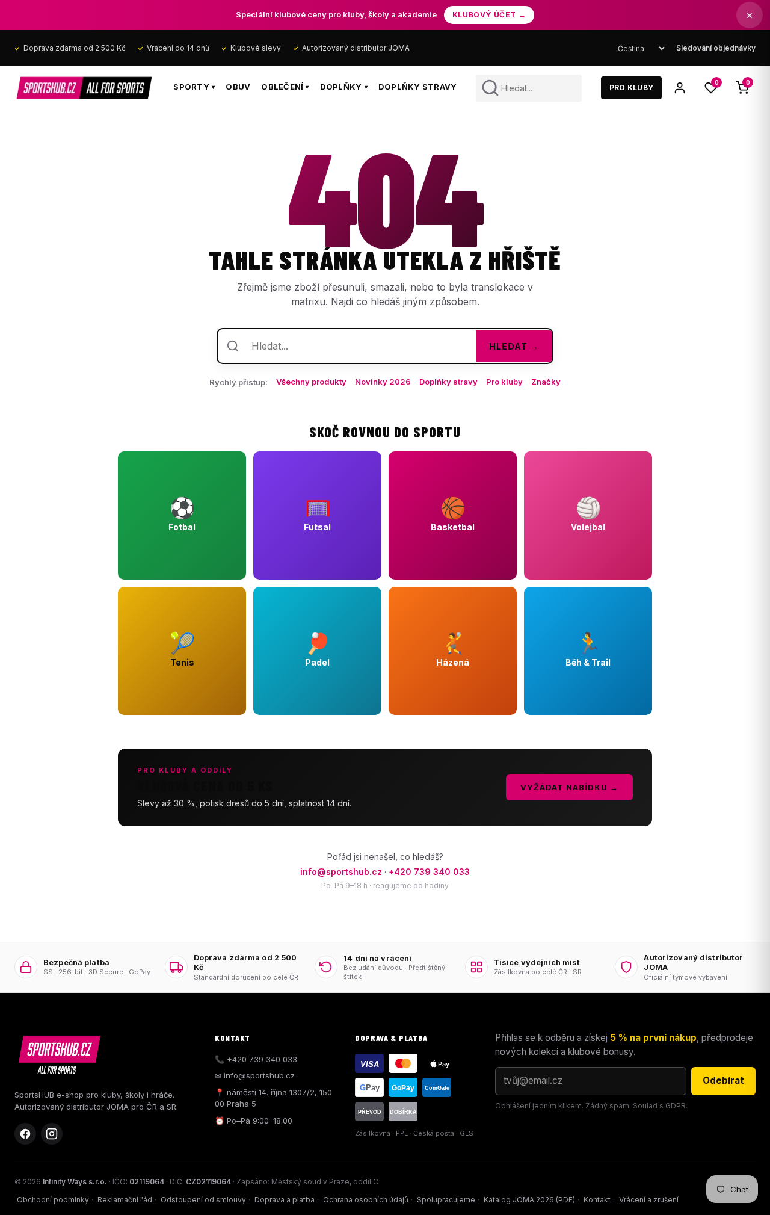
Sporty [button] (194, 86)
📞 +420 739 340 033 (256, 1059)
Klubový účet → (489, 14)
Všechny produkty (311, 381)
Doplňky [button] (344, 86)
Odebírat (723, 1080)
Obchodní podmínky (53, 1199)
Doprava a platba (284, 1199)
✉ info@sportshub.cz (255, 1075)
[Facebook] (25, 1134)
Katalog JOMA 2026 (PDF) (529, 1199)
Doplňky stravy (417, 86)
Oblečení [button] (285, 86)
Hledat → (514, 346)
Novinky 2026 (383, 381)
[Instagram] (52, 1134)
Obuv (238, 86)
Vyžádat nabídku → (569, 787)
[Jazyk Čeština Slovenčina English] (641, 48)
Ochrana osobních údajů (365, 1199)
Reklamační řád (124, 1199)
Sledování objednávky (716, 47)
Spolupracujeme (446, 1199)
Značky (546, 381)
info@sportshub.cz (341, 872)
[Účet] (680, 88)
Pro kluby (504, 381)
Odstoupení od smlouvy (203, 1199)
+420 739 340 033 (429, 872)
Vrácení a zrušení (649, 1199)
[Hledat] (490, 87)
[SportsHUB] (84, 88)
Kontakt (597, 1199)
